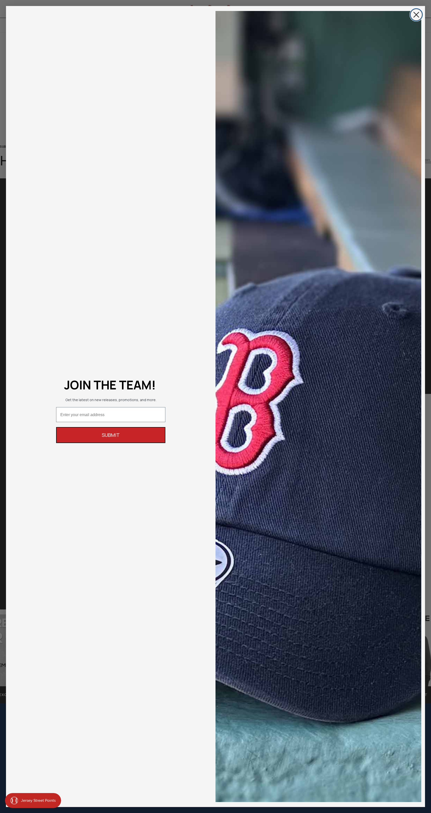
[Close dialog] (416, 14)
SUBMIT (111, 435)
